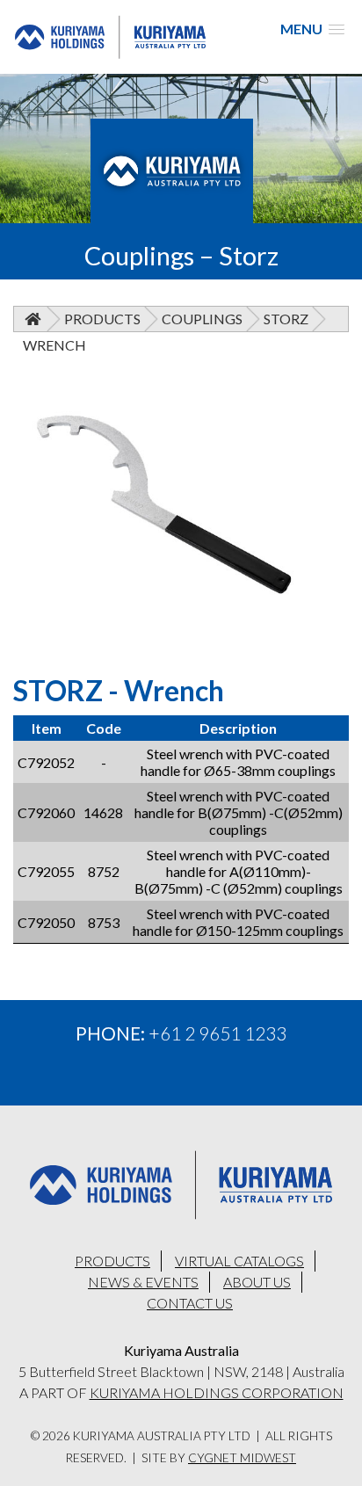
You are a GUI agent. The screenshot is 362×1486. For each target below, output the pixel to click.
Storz (286, 318)
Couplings (202, 318)
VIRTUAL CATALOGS (239, 1260)
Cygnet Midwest (242, 1458)
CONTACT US (190, 1302)
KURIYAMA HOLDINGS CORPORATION (217, 1392)
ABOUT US (257, 1281)
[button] (312, 28)
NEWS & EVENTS (143, 1281)
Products (102, 318)
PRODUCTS (112, 1260)
